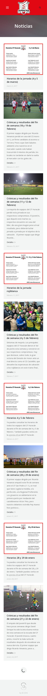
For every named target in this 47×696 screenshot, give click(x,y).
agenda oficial (14, 435)
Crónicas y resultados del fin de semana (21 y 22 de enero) (23, 617)
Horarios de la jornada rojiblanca (19, 289)
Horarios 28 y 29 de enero (21, 557)
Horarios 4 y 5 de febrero (20, 417)
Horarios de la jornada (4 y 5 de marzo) (22, 80)
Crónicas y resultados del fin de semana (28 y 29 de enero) (23, 473)
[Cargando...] (23, 670)
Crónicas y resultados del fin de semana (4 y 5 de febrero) (22, 336)
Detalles (10, 163)
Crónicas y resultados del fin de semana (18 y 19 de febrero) (22, 125)
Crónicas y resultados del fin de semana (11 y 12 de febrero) (22, 201)
